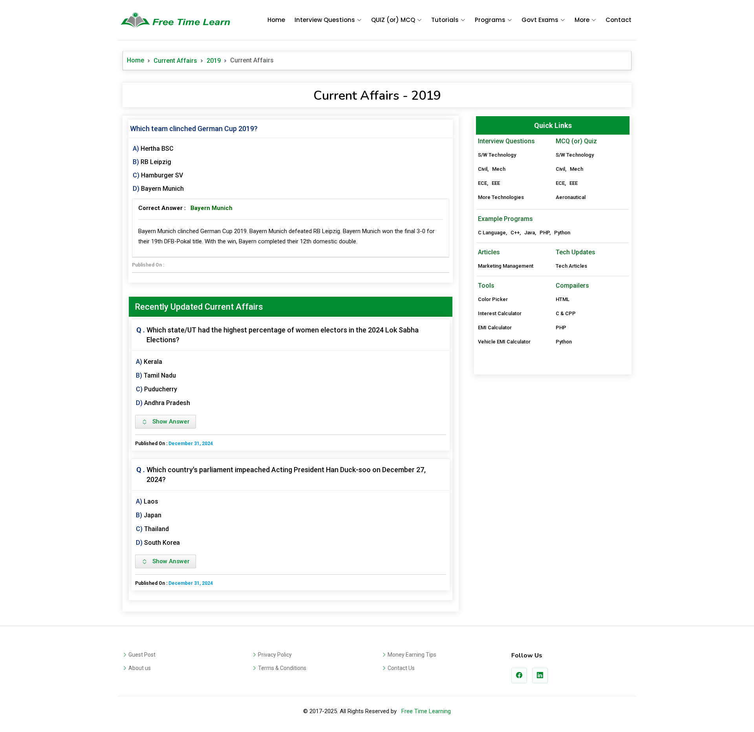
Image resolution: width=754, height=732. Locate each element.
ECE (482, 183)
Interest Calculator (500, 313)
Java (529, 232)
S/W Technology (497, 155)
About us (139, 668)
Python (562, 232)
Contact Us (401, 668)
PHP (544, 232)
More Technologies (501, 197)
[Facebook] (519, 675)
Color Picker (493, 299)
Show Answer (169, 421)
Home (276, 20)
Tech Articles (571, 266)
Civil (482, 169)
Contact (618, 20)
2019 (214, 60)
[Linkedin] (540, 675)
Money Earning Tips (412, 654)
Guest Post (142, 654)
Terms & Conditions (282, 668)
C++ (515, 232)
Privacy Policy (275, 654)
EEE (496, 183)
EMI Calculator (495, 327)
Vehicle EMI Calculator (504, 342)
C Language (492, 232)
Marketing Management (505, 266)
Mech (498, 169)
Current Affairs (175, 60)
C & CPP (566, 313)
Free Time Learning (426, 711)
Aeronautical (571, 197)
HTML (562, 299)
